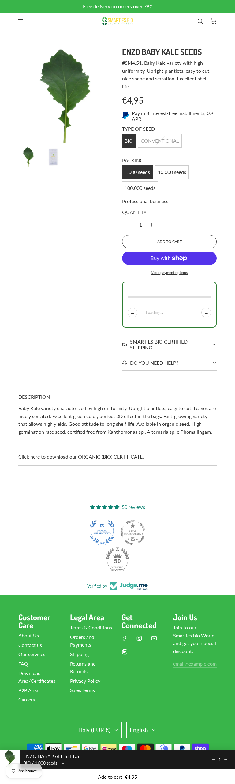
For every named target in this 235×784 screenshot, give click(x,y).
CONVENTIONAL (160, 141)
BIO (129, 141)
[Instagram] (139, 638)
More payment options (169, 272)
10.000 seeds (172, 172)
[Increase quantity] (152, 225)
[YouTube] (154, 638)
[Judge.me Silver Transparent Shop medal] (133, 532)
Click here (29, 456)
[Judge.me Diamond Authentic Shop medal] (102, 532)
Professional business (145, 201)
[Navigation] (20, 21)
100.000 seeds (140, 188)
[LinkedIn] (124, 652)
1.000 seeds (137, 172)
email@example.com (195, 664)
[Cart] (213, 21)
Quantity (134, 212)
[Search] (200, 21)
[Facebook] (124, 638)
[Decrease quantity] (129, 225)
